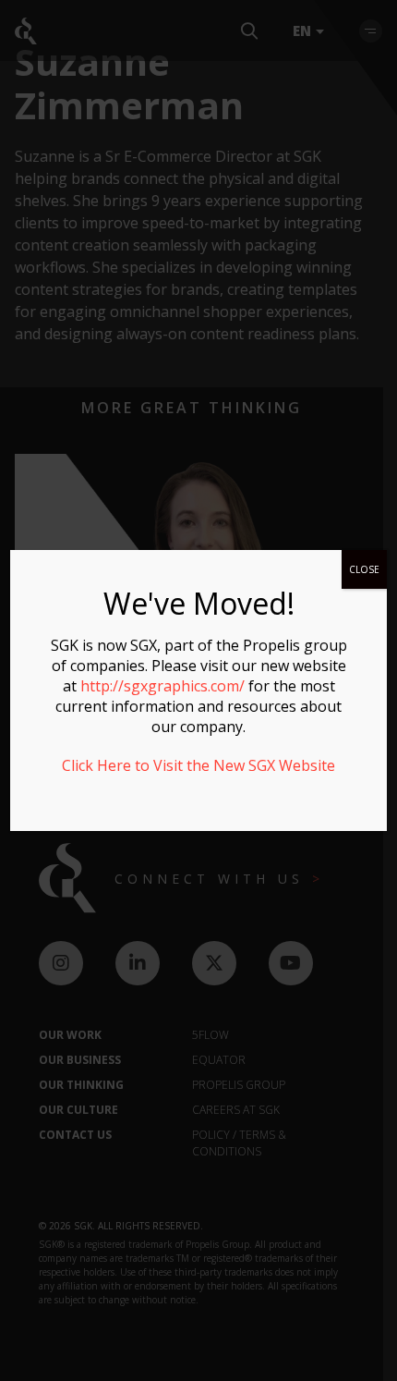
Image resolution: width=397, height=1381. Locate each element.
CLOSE (364, 569)
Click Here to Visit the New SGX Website (198, 765)
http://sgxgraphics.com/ (162, 686)
